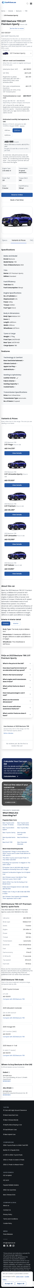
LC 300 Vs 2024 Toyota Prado (12, 1155)
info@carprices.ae (9, 1243)
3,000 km (8, 135)
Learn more (20, 1276)
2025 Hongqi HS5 (9, 1027)
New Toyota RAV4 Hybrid (8, 829)
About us (6, 1205)
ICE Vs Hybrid (7, 1175)
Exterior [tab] (6, 623)
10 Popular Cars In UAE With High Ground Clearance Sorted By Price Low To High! (16, 868)
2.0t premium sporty (11, 15)
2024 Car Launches (9, 1190)
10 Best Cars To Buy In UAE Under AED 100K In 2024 (16, 893)
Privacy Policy (7, 1214)
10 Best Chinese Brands (10, 1120)
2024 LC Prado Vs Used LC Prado (13, 1160)
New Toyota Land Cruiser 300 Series (23, 824)
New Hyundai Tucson (21, 833)
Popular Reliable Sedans (11, 1185)
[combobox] (17, 53)
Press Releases (8, 1234)
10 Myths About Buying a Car (12, 1125)
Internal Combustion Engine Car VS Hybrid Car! (16, 873)
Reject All (20, 1284)
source (22, 126)
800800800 (7, 1081)
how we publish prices (17, 44)
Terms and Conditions (10, 1219)
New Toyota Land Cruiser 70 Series (8, 824)
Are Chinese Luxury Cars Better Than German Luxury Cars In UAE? (15, 878)
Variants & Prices (19, 240)
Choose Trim (6, 50)
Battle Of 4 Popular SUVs (11, 1150)
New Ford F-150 (7, 842)
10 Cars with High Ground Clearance (15, 1110)
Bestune (19, 11)
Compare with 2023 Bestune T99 (14, 999)
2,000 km (17, 130)
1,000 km (7, 130)
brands (10, 11)
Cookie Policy (7, 1223)
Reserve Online (17, 195)
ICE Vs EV (6, 1180)
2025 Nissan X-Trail (10, 1046)
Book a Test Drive (17, 200)
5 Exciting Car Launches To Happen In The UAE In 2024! (16, 863)
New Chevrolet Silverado (22, 843)
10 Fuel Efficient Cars (10, 1130)
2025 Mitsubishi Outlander (12, 1008)
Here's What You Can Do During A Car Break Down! (15, 883)
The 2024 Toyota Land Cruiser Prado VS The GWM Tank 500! (16, 859)
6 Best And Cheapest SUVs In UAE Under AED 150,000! (16, 888)
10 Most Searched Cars (10, 1115)
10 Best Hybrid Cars (9, 1134)
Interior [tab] (16, 623)
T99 (26, 11)
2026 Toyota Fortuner (11, 989)
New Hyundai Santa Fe (9, 838)
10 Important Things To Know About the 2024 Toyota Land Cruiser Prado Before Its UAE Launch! (16, 853)
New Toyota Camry (9, 832)
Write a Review (8, 733)
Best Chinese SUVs (9, 1195)
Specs (4, 240)
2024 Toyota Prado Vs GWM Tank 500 (15, 1145)
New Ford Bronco (22, 837)
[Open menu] (31, 3)
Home (3, 11)
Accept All (8, 1284)
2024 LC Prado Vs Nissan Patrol (13, 1165)
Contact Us (7, 1210)
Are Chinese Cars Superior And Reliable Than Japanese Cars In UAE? (15, 897)
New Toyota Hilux (22, 828)
